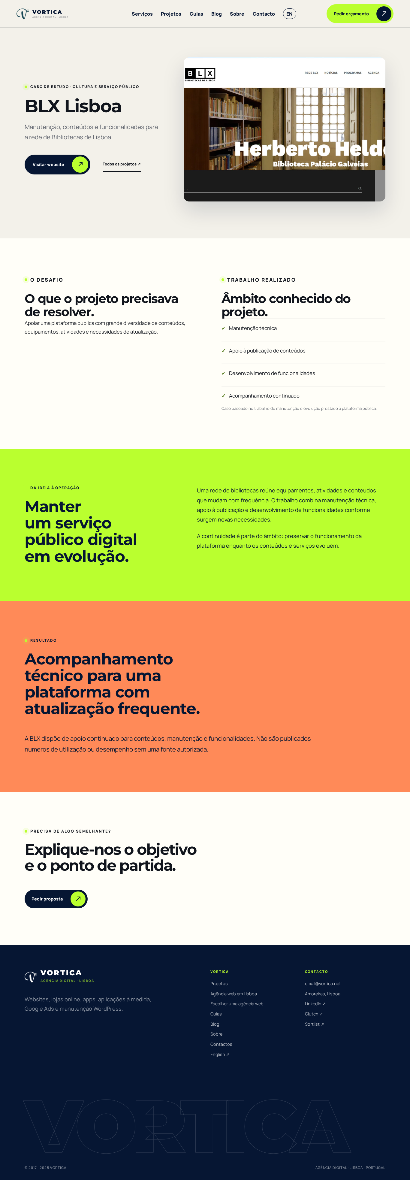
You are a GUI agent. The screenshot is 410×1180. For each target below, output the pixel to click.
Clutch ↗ (314, 1014)
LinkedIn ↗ (315, 1003)
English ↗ (220, 1054)
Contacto (264, 14)
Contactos (221, 1044)
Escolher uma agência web (237, 1003)
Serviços (142, 14)
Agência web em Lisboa (233, 994)
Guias (196, 14)
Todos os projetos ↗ (122, 164)
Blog (216, 14)
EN (289, 14)
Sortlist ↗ (314, 1024)
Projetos (171, 14)
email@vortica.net (323, 983)
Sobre (237, 14)
